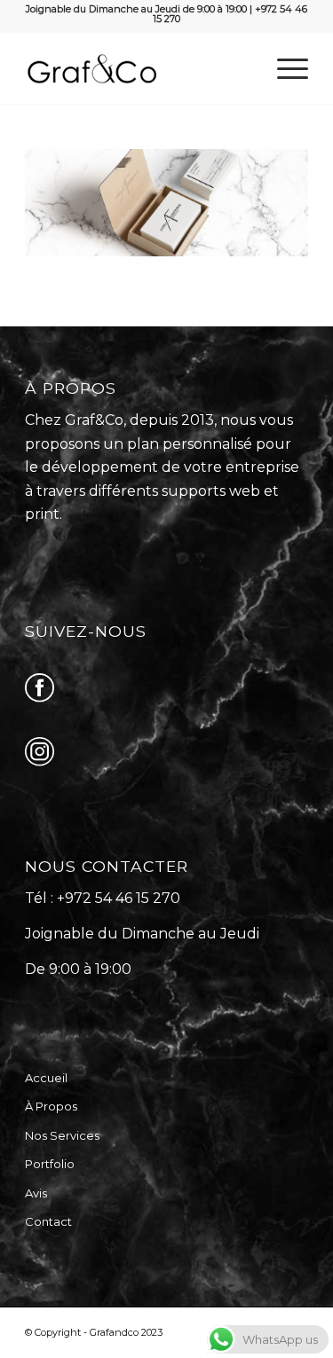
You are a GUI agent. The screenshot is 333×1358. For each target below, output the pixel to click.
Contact (48, 1221)
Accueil (46, 1078)
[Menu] (283, 68)
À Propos (51, 1106)
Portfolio (50, 1164)
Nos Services (62, 1135)
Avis (36, 1193)
